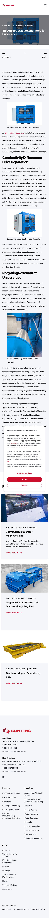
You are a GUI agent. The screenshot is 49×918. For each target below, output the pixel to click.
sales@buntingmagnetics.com (14, 751)
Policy (8, 461)
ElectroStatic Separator (14, 133)
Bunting (6, 26)
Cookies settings (24, 473)
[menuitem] (11, 793)
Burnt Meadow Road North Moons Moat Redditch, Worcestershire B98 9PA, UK (21, 763)
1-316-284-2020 (9, 745)
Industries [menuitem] (28, 788)
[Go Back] (24, 53)
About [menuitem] (4, 845)
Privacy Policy (14, 443)
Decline (24, 485)
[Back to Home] (8, 5)
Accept (24, 479)
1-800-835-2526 (9, 748)
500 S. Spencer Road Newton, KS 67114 (18, 741)
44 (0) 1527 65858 (10, 768)
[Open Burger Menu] (45, 5)
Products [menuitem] (6, 788)
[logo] (17, 731)
